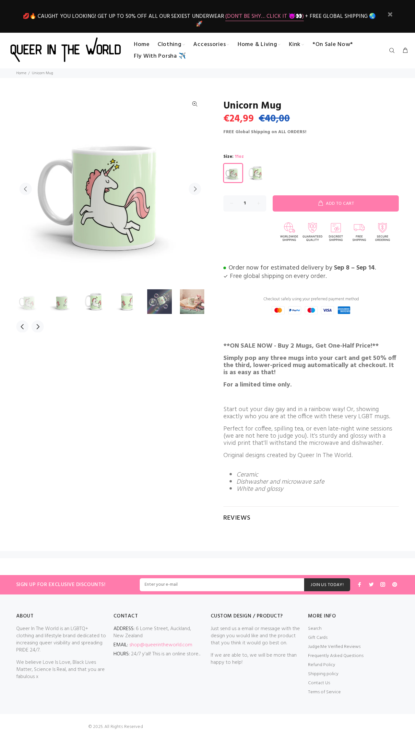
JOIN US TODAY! (327, 585)
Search (315, 628)
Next (195, 189)
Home (21, 73)
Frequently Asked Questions (335, 656)
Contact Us (319, 683)
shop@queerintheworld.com (160, 645)
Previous (25, 189)
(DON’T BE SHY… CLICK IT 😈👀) (264, 16)
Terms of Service (324, 692)
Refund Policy (321, 665)
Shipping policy (323, 674)
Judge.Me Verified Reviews (334, 647)
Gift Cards (317, 637)
